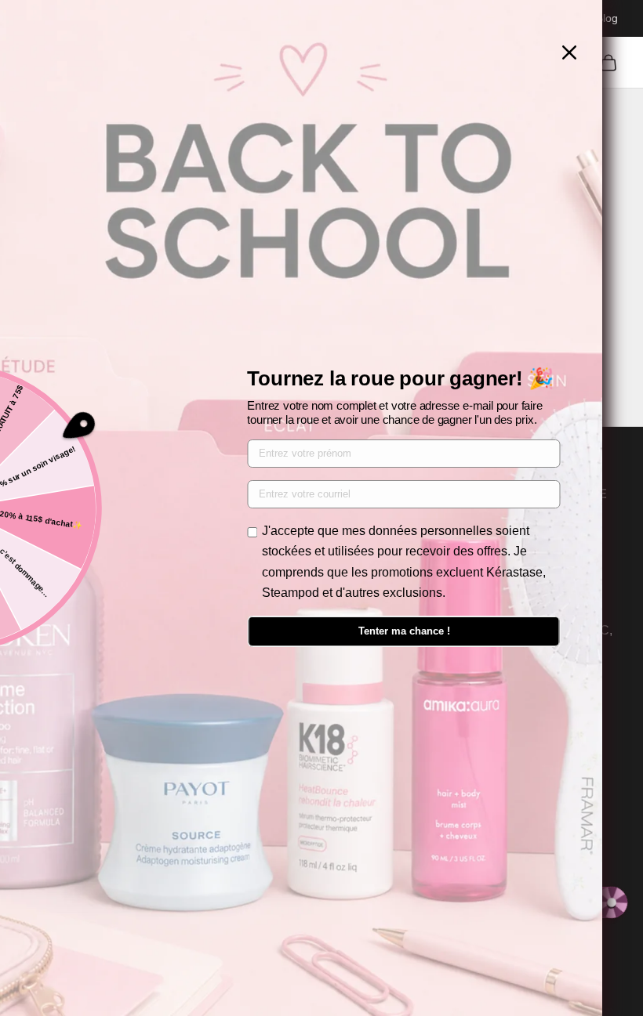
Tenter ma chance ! (404, 631)
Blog (607, 18)
